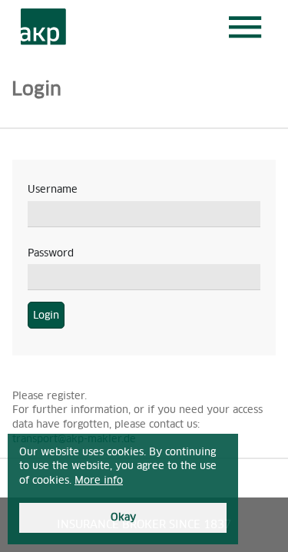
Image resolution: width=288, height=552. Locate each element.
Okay (123, 517)
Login (46, 315)
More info (98, 480)
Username (53, 189)
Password (51, 253)
